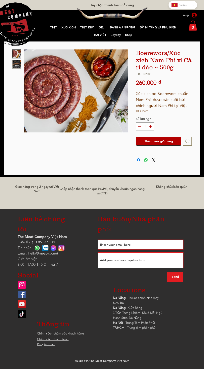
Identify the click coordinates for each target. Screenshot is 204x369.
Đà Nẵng (119, 298)
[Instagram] (22, 285)
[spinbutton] (145, 126)
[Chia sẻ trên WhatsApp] (146, 160)
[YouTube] (22, 304)
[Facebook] (22, 294)
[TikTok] (22, 314)
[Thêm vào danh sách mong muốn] (187, 141)
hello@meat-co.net (43, 253)
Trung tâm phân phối (141, 328)
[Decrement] (139, 126)
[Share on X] (153, 160)
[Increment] (151, 126)
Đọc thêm (142, 110)
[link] (193, 26)
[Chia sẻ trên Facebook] (138, 160)
